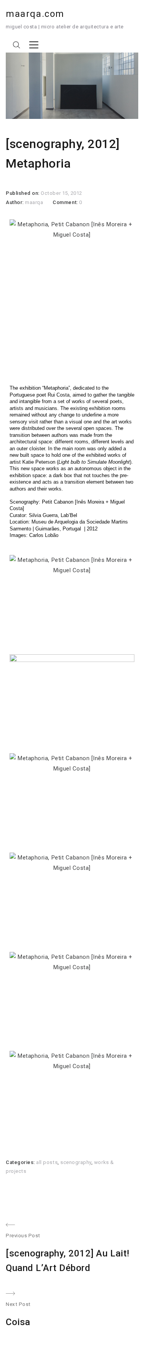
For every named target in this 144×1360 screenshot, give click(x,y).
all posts (47, 1162)
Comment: (66, 202)
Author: (15, 202)
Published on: (23, 193)
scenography (75, 1162)
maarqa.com (35, 13)
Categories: (21, 1162)
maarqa (34, 202)
